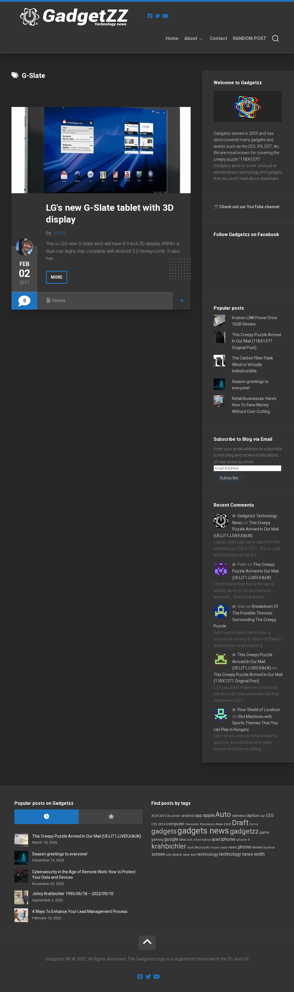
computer (175, 823)
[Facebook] (150, 15)
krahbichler (168, 846)
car (262, 816)
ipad (216, 839)
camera (238, 815)
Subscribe (229, 478)
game (264, 832)
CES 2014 (158, 824)
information (202, 840)
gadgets (164, 831)
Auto (223, 814)
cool (227, 824)
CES (270, 815)
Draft (240, 822)
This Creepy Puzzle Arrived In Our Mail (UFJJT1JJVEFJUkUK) (246, 529)
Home (172, 38)
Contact (218, 38)
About (190, 38)
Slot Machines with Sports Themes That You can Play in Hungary (246, 723)
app (198, 815)
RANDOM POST (249, 38)
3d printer (174, 816)
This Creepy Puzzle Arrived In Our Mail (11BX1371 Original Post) (256, 341)
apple (208, 815)
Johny (59, 233)
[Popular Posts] (111, 816)
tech (193, 855)
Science (269, 847)
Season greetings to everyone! (59, 854)
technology (207, 854)
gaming (157, 840)
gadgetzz (244, 831)
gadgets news (203, 831)
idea (182, 840)
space (177, 854)
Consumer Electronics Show (204, 824)
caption (252, 815)
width (259, 854)
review (257, 847)
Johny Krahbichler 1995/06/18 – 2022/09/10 (72, 893)
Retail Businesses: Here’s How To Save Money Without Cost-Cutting (254, 405)
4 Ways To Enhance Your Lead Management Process (79, 911)
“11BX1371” (250, 159)
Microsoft (202, 847)
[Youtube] (165, 15)
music (215, 847)
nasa (223, 847)
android (187, 815)
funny (253, 824)
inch (189, 840)
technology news (236, 854)
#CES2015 (158, 816)
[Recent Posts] (46, 816)
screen (158, 854)
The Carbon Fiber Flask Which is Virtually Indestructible (252, 364)
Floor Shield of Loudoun (258, 709)
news (232, 847)
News (58, 300)
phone (244, 847)
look (190, 847)
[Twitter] (157, 15)
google (171, 839)
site (168, 855)
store (186, 855)
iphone (228, 839)
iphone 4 (242, 840)
